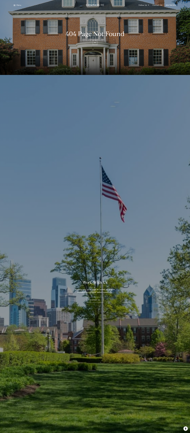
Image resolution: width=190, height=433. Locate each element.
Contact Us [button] (95, 300)
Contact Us (157, 5)
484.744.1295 (171, 5)
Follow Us (143, 5)
